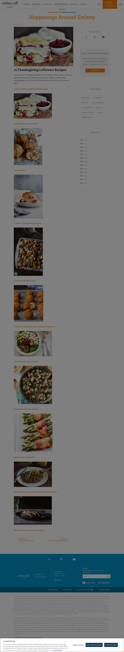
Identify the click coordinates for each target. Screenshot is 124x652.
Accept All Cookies (111, 645)
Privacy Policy (57, 650)
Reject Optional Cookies (94, 645)
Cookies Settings (78, 645)
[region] (62, 645)
